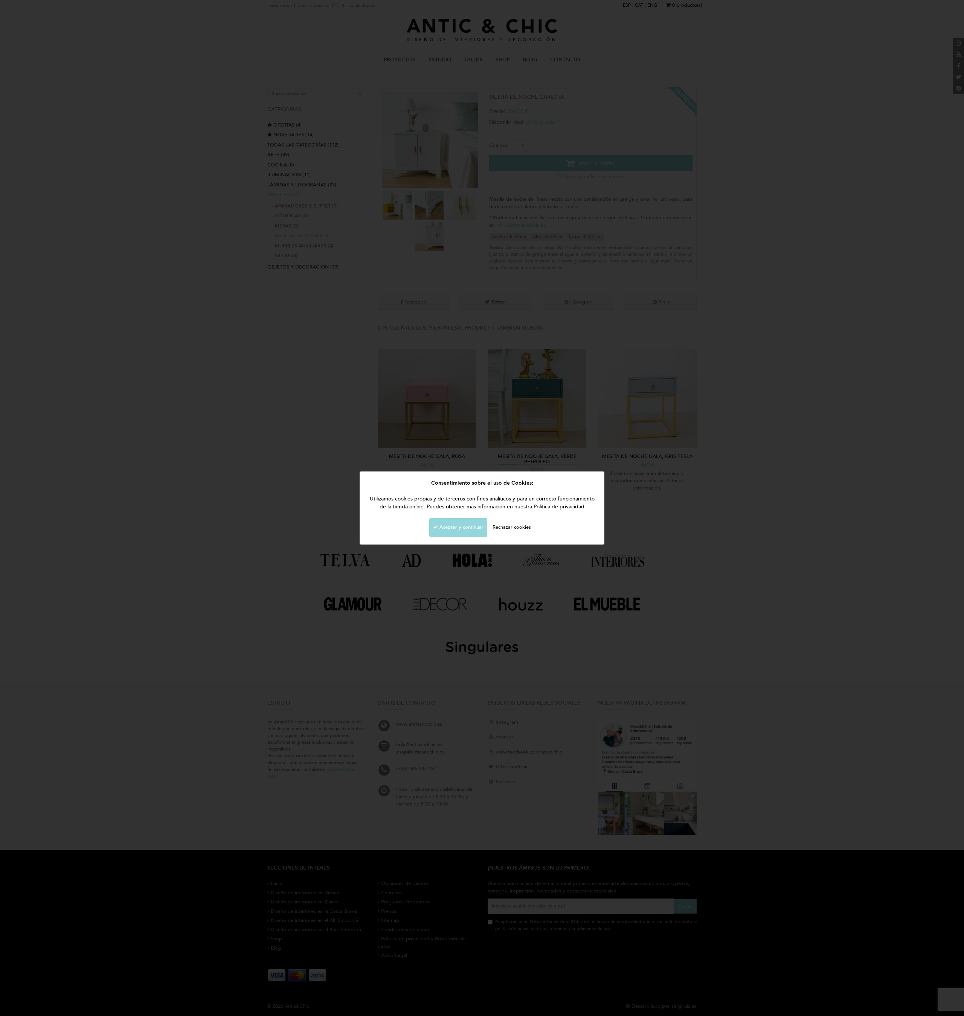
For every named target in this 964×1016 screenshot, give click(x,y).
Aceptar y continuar (461, 527)
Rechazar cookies (512, 527)
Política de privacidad (559, 506)
